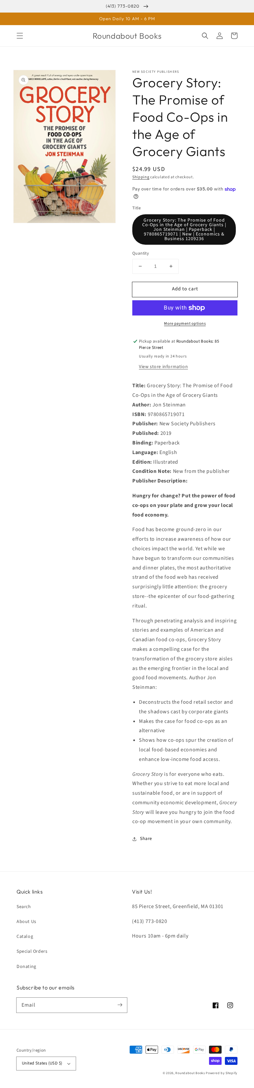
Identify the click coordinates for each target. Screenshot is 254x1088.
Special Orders (32, 951)
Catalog (25, 936)
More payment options (185, 323)
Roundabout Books (190, 1073)
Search (24, 906)
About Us (26, 921)
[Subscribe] (119, 1005)
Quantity (140, 253)
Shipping (140, 177)
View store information (163, 366)
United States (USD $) (42, 1063)
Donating (26, 966)
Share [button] (146, 838)
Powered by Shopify (221, 1073)
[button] (20, 35)
